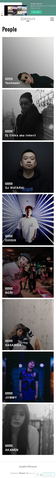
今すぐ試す (36, 12)
